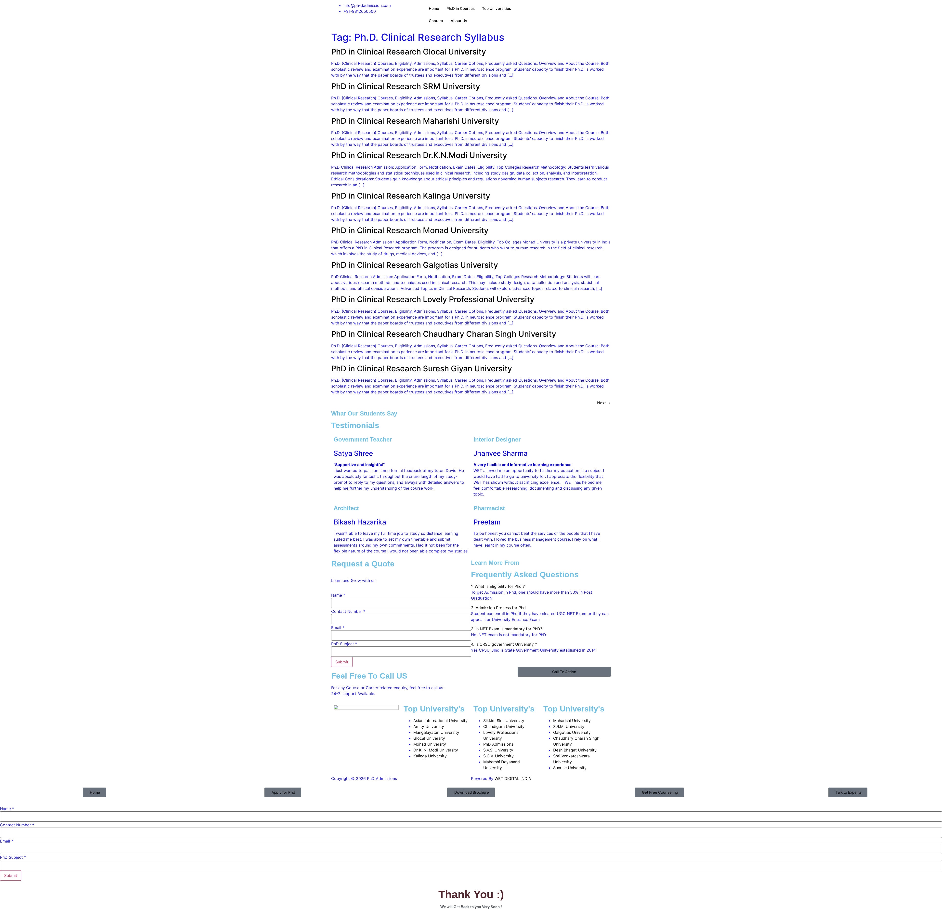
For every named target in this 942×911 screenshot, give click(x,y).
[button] (541, 586)
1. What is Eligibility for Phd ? (498, 586)
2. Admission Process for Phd (498, 607)
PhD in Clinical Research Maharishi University (415, 121)
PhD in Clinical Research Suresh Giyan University (421, 368)
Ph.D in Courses (460, 8)
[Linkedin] (550, 8)
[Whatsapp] (563, 8)
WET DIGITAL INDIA (513, 778)
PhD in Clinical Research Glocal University (408, 51)
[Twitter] (536, 8)
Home (434, 8)
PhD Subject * (344, 644)
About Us (459, 20)
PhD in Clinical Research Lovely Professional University (432, 299)
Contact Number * (348, 611)
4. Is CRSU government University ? (504, 644)
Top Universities (496, 8)
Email (337, 628)
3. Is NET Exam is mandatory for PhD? (506, 628)
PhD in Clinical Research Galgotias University (414, 265)
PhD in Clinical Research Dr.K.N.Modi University (419, 155)
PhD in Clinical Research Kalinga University (410, 196)
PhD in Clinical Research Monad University (409, 230)
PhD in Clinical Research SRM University (405, 86)
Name (338, 595)
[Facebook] (523, 8)
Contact (436, 20)
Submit (341, 661)
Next (604, 402)
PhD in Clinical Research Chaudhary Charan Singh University (443, 334)
